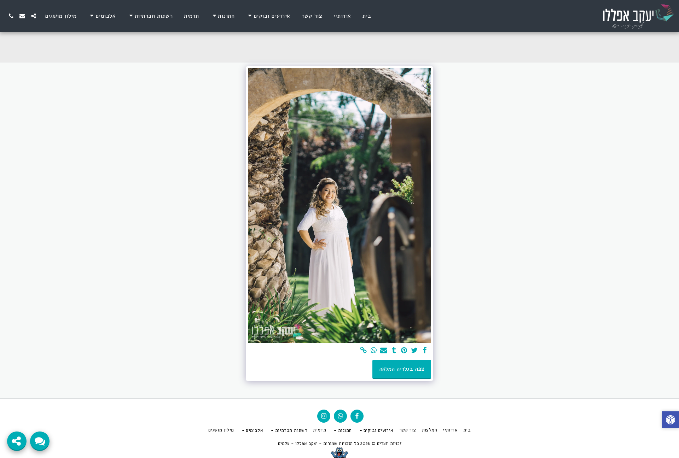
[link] (363, 351)
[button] (268, 16)
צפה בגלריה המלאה (401, 369)
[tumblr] (394, 351)
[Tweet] (414, 351)
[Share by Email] (384, 351)
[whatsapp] (373, 351)
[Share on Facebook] (424, 351)
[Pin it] (404, 351)
